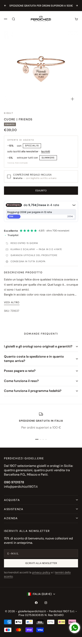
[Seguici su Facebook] (36, 602)
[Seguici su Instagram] (45, 602)
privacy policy (41, 572)
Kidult (8, 113)
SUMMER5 (48, 157)
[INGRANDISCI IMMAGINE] (72, 99)
